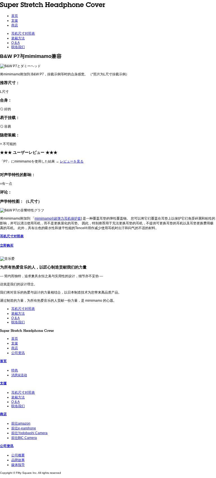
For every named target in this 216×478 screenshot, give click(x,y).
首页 (14, 16)
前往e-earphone (23, 428)
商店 (14, 25)
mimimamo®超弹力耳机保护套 (58, 218)
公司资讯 (18, 353)
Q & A (15, 43)
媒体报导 (18, 465)
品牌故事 (18, 460)
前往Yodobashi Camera (29, 433)
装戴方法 (18, 38)
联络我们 (18, 47)
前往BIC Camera (24, 438)
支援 (14, 20)
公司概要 (18, 455)
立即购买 (7, 245)
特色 (14, 370)
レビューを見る (72, 161)
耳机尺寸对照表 (23, 33)
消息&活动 (19, 375)
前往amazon (20, 423)
